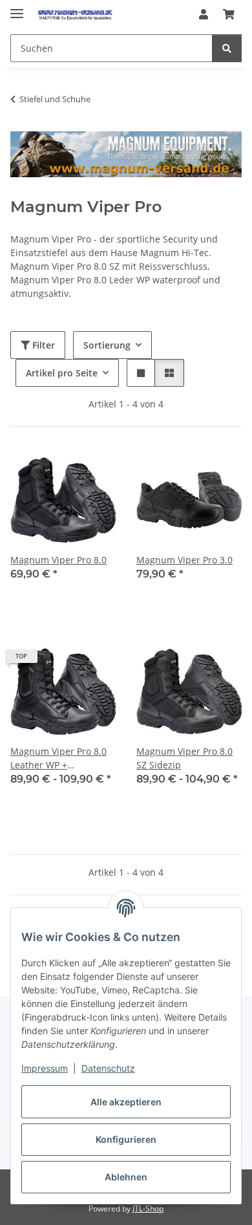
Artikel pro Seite (62, 373)
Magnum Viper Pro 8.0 (58, 560)
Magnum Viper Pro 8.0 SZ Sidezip (184, 758)
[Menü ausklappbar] (16, 8)
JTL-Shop (147, 1208)
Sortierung (107, 345)
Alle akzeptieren (126, 1101)
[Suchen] (227, 48)
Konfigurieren (126, 1139)
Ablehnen (126, 1176)
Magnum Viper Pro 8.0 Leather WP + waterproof (58, 758)
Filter (42, 345)
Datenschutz (108, 1068)
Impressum (44, 1068)
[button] (203, 14)
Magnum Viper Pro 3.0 (184, 560)
